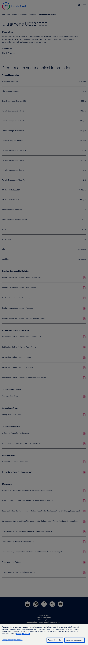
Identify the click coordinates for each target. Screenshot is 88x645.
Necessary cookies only (74, 640)
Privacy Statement (23, 634)
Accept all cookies (55, 640)
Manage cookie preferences (12, 640)
